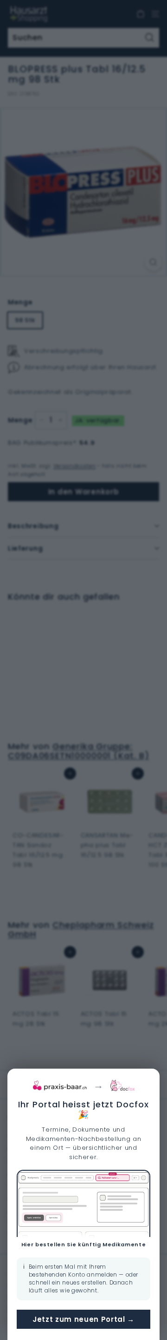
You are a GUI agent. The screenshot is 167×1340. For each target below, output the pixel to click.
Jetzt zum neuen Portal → (83, 1319)
